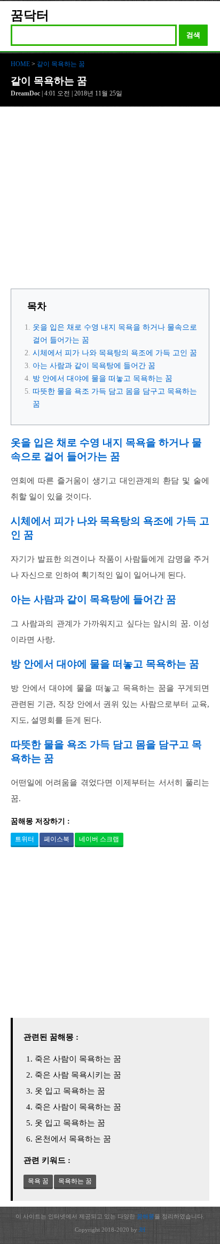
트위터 (24, 839)
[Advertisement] (110, 200)
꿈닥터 (30, 15)
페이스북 (56, 839)
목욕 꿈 (38, 1181)
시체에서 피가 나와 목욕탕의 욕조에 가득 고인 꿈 (115, 353)
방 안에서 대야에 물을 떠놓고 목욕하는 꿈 (102, 378)
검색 (193, 35)
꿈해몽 (145, 1216)
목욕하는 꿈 (75, 1181)
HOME (20, 64)
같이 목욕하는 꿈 (61, 64)
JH (142, 1229)
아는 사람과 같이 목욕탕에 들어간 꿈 (94, 366)
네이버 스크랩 (99, 839)
